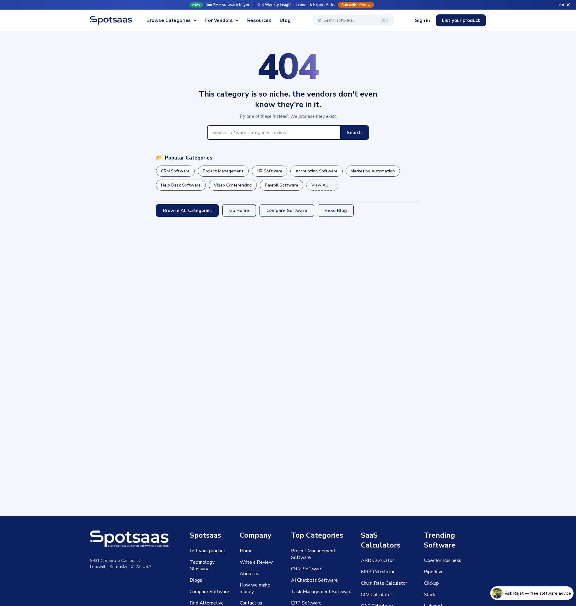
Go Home (239, 210)
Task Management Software (321, 591)
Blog (285, 20)
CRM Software (175, 171)
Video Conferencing (233, 185)
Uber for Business (442, 560)
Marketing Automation (373, 171)
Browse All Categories (187, 210)
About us (249, 573)
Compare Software (286, 210)
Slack (429, 594)
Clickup (431, 583)
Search (354, 133)
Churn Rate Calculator (384, 583)
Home (246, 551)
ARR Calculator (377, 560)
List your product (461, 20)
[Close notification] (568, 5)
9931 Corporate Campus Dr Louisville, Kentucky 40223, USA (120, 563)
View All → (322, 185)
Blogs (196, 580)
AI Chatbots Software (314, 580)
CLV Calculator (376, 594)
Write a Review (256, 562)
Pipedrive (434, 572)
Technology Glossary (202, 565)
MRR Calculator (377, 572)
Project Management (223, 171)
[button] (288, 5)
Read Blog (336, 210)
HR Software (269, 171)
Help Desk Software (181, 185)
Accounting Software (317, 171)
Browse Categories (168, 20)
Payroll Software (281, 185)
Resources (259, 20)
